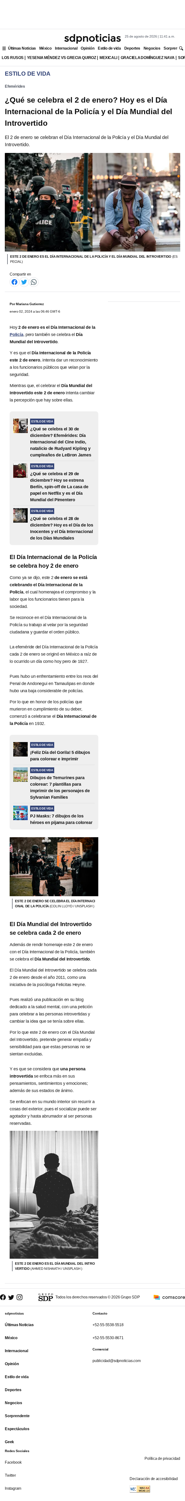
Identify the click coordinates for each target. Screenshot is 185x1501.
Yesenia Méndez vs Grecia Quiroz (61, 58)
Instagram (13, 1488)
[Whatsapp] (34, 282)
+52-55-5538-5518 (108, 1325)
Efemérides (15, 86)
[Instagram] (19, 1297)
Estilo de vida (109, 48)
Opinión (87, 48)
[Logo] (92, 39)
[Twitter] (24, 282)
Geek (9, 1442)
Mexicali (108, 58)
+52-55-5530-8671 (108, 1338)
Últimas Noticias (22, 48)
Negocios (152, 48)
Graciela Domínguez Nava (148, 58)
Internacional (66, 48)
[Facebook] (14, 282)
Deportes (132, 48)
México (45, 48)
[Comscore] (169, 1297)
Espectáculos (17, 1429)
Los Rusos (13, 58)
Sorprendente (17, 1416)
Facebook (13, 1462)
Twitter (10, 1475)
